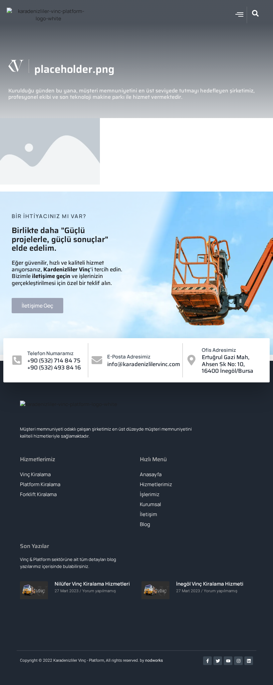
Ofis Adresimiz (219, 349)
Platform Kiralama (40, 484)
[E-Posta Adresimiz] (97, 360)
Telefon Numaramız (50, 353)
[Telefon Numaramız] (17, 360)
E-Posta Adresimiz (128, 356)
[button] (239, 14)
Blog (145, 524)
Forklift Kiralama (38, 494)
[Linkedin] (248, 660)
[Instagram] (238, 660)
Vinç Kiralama (35, 474)
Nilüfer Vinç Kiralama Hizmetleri (92, 583)
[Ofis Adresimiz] (191, 360)
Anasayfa (150, 474)
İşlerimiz (149, 494)
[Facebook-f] (207, 660)
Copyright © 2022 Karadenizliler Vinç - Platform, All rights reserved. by (82, 660)
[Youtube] (228, 660)
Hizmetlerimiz (156, 484)
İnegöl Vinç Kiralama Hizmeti (209, 583)
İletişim (148, 514)
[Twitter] (217, 660)
